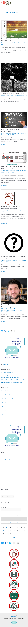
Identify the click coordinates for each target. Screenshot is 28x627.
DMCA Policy (14, 616)
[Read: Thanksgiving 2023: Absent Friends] (14, 77)
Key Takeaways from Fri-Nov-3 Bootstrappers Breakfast (11, 207)
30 (14, 533)
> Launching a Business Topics (8, 394)
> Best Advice (4, 402)
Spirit (7, 95)
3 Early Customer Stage (19, 308)
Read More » (4, 56)
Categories (3, 507)
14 (6, 527)
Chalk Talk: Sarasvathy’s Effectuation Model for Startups (13, 167)
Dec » (15, 537)
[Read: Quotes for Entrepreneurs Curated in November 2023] (14, 29)
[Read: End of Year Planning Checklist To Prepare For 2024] (14, 120)
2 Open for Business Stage (7, 308)
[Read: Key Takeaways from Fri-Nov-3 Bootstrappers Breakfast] (8, 198)
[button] (14, 3)
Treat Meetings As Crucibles (7, 375)
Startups (14, 133)
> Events (3, 414)
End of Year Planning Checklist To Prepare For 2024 (12, 130)
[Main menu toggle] (25, 3)
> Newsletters (4, 410)
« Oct (12, 537)
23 (14, 530)
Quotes (3, 42)
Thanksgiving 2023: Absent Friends (12, 93)
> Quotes (3, 406)
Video (21, 170)
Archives (3, 494)
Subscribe (5, 364)
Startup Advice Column (11, 260)
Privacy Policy (22, 615)
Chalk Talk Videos (5, 170)
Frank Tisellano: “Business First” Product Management (11, 306)
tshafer (18, 133)
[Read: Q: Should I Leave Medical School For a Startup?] (14, 242)
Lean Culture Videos (5, 310)
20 (3, 530)
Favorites (12, 170)
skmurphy (7, 42)
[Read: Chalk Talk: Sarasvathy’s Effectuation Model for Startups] (14, 158)
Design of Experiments (6, 133)
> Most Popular (4, 390)
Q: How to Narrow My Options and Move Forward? (12, 379)
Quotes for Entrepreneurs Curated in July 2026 (11, 382)
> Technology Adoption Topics (8, 398)
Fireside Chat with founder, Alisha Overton (10, 377)
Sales (6, 210)
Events (2, 210)
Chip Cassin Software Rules (7, 372)
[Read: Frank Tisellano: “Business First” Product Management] (14, 291)
